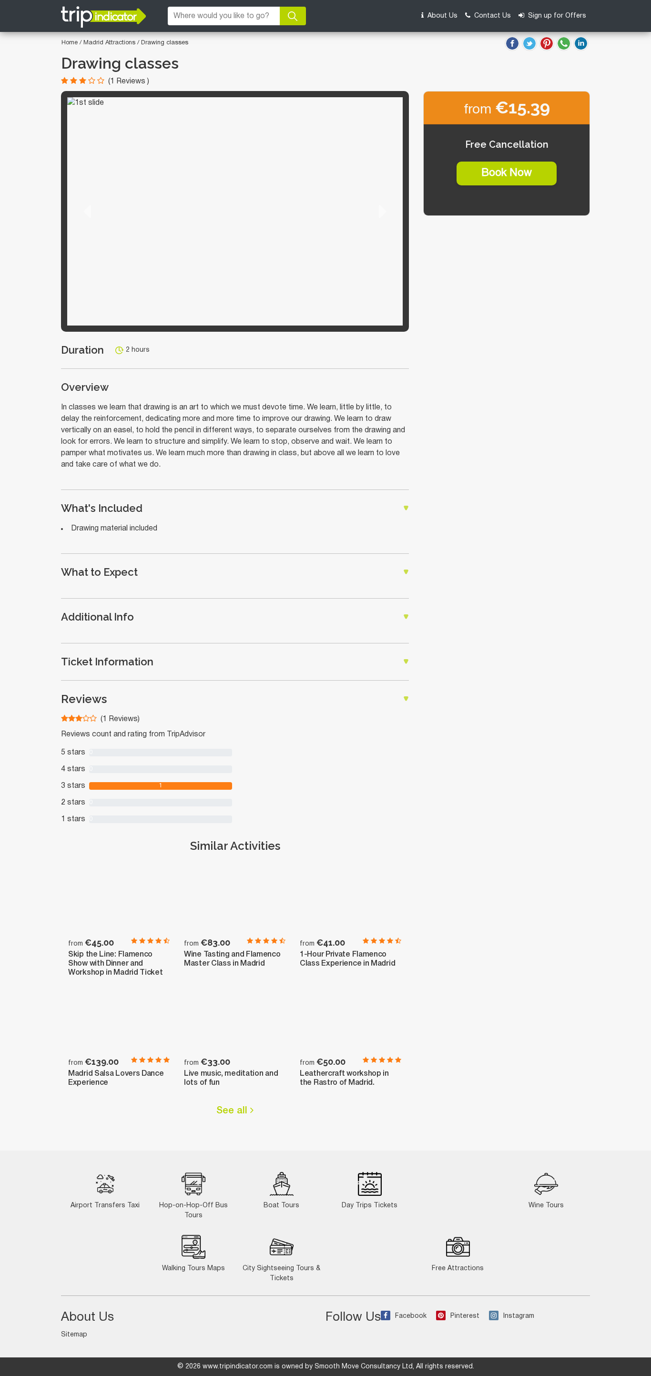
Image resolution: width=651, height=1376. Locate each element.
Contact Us (491, 16)
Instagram (518, 1316)
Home (69, 43)
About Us (442, 16)
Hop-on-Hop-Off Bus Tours (193, 1211)
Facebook (411, 1316)
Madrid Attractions (110, 43)
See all (233, 1111)
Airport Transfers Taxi (105, 1206)
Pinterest (464, 1316)
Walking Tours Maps (193, 1268)
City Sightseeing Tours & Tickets (281, 1273)
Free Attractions (458, 1268)
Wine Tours (546, 1206)
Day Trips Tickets (369, 1206)
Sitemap (74, 1335)
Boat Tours (281, 1206)
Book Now (506, 173)
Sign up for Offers (556, 16)
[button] (87, 211)
